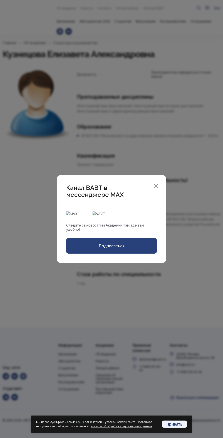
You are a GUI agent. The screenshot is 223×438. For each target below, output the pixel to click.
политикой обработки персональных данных (121, 426)
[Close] (156, 186)
